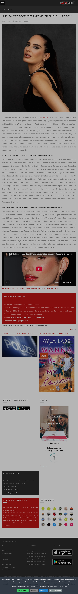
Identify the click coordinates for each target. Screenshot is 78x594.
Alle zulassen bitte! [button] (23, 590)
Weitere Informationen (55, 590)
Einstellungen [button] (43, 590)
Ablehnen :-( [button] (34, 590)
